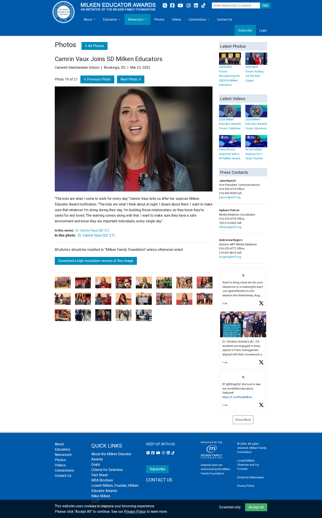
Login (263, 30)
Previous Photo (98, 79)
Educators (110, 19)
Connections (197, 19)
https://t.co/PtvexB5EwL (237, 397)
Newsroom (135, 19)
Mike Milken (100, 496)
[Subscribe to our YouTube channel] (181, 5)
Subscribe (245, 30)
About (88, 19)
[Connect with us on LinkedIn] (196, 5)
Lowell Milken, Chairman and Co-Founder (248, 465)
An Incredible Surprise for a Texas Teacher (254, 154)
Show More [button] (243, 419)
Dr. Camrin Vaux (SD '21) (92, 230)
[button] (243, 289)
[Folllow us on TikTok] (203, 5)
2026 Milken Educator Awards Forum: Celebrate (230, 124)
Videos (176, 19)
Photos (159, 19)
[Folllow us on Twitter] (165, 5)
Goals (95, 464)
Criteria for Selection (107, 470)
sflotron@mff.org (230, 227)
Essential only (230, 507)
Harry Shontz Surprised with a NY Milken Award (229, 154)
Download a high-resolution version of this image (95, 261)
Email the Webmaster (250, 477)
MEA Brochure (102, 480)
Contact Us (224, 19)
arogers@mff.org (230, 256)
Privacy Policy (245, 485)
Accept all (256, 507)
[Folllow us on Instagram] (189, 5)
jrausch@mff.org (230, 197)
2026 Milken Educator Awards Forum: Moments (256, 124)
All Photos (95, 46)
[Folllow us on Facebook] (173, 5)
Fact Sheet (99, 475)
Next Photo (129, 79)
